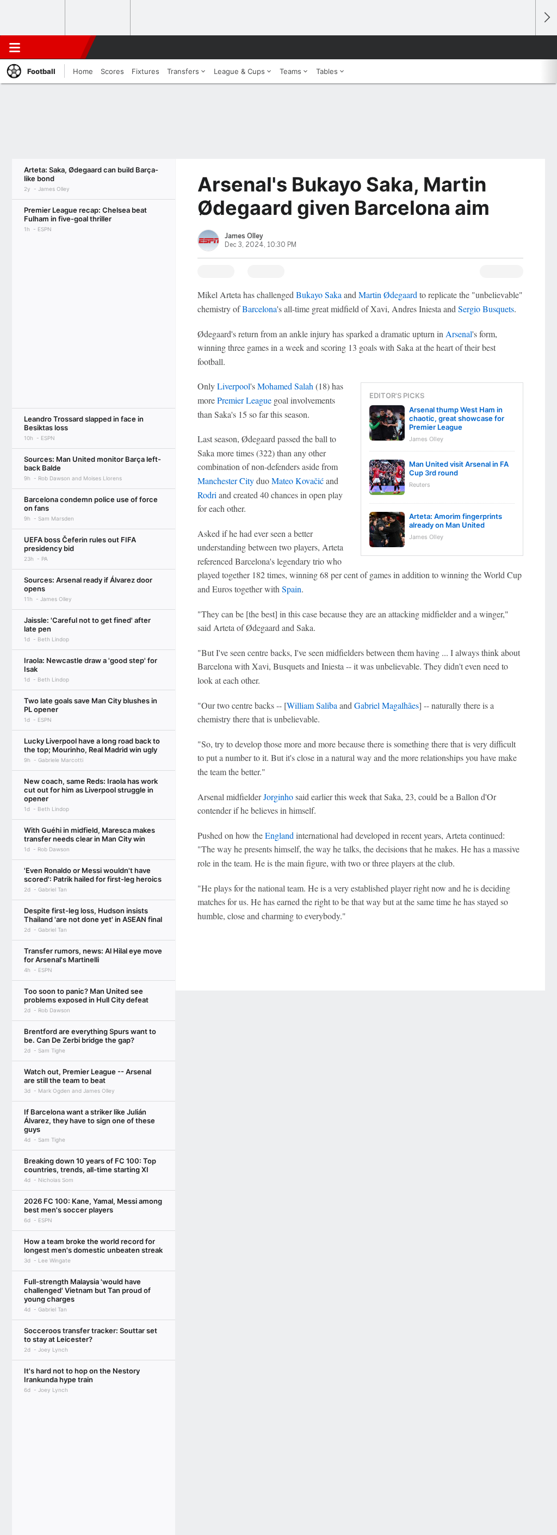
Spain (291, 589)
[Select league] (33, 18)
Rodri (206, 494)
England (279, 835)
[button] (522, 47)
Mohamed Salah (285, 386)
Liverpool (233, 386)
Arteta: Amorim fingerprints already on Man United (455, 520)
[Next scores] (546, 17)
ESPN (58, 47)
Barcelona (259, 308)
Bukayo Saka (319, 294)
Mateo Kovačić (297, 480)
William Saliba (312, 705)
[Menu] (14, 47)
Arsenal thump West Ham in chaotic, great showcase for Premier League (456, 418)
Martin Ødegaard (387, 294)
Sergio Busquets (486, 308)
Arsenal (458, 333)
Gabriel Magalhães (386, 705)
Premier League (244, 400)
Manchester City (225, 480)
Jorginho (278, 796)
